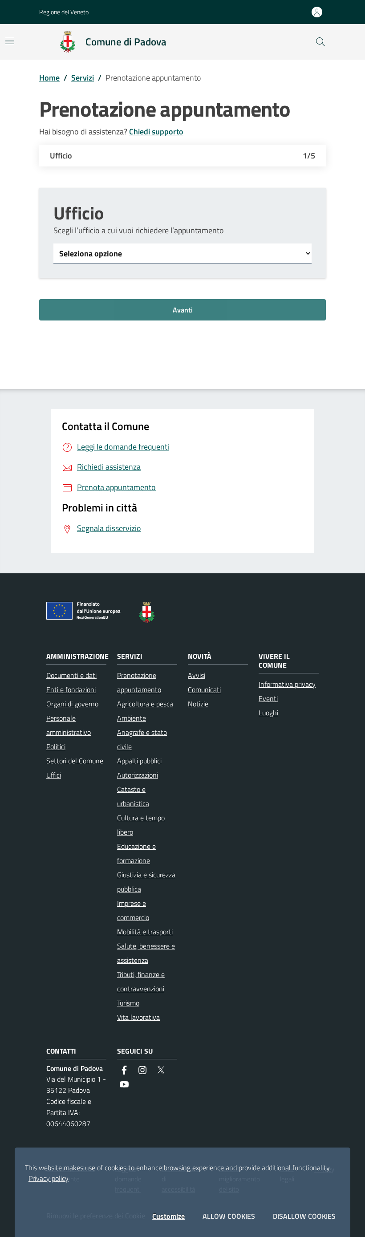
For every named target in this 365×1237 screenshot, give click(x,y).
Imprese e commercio (133, 910)
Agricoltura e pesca (145, 703)
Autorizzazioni (137, 775)
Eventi (268, 698)
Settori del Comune (74, 760)
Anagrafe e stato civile (142, 739)
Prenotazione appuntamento (139, 682)
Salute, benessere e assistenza (146, 953)
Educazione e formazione (136, 853)
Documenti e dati (71, 675)
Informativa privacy (287, 684)
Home (49, 78)
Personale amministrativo (68, 725)
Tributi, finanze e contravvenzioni (141, 981)
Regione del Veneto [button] (64, 11)
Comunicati (204, 689)
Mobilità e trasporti (145, 931)
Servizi (82, 78)
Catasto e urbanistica (133, 796)
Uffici (53, 775)
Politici (55, 746)
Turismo (128, 1003)
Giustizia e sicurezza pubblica (146, 881)
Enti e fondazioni (71, 689)
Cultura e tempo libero (141, 824)
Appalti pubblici (139, 760)
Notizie (198, 703)
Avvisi (196, 675)
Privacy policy (48, 1178)
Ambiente (131, 718)
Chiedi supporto (156, 132)
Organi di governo (72, 703)
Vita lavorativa (138, 1017)
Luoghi (268, 712)
